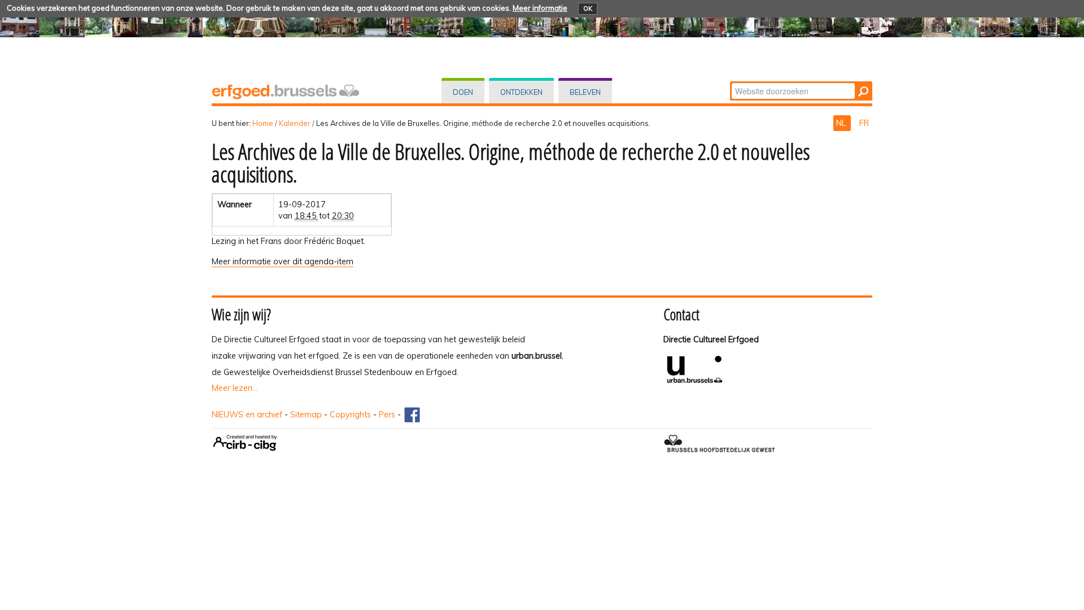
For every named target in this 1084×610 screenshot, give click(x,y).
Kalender (295, 123)
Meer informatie (540, 7)
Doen (463, 92)
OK (587, 8)
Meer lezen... (234, 388)
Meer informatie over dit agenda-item (282, 261)
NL (842, 123)
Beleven (585, 92)
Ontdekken (521, 92)
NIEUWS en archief (247, 414)
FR (864, 123)
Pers (387, 414)
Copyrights (350, 414)
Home (262, 123)
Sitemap (306, 414)
